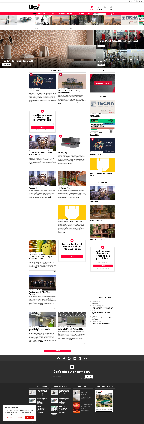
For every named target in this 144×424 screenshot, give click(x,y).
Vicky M (94, 316)
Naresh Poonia (95, 301)
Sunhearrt (95, 303)
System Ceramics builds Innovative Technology (42, 392)
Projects (68, 88)
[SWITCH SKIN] (112, 13)
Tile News (69, 150)
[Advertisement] (102, 284)
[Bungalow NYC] (95, 20)
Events (39, 88)
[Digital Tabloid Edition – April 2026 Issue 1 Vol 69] (42, 247)
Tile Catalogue (79, 13)
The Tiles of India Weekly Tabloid (45, 150)
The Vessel (33, 188)
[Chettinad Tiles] (72, 178)
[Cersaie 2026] (42, 81)
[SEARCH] (114, 13)
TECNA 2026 (95, 116)
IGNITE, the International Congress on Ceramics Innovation (41, 27)
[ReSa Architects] (102, 212)
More (30, 101)
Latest (92, 9)
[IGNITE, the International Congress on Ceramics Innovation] (43, 20)
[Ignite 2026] (102, 126)
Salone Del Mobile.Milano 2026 (70, 329)
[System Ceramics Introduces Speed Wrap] (25, 20)
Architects (46, 185)
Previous (1, 22)
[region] (19, 413)
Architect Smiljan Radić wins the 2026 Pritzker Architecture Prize (77, 27)
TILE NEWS (62, 13)
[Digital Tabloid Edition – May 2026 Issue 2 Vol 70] (42, 143)
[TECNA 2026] (129, 20)
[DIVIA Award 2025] (102, 231)
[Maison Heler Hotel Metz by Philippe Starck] (72, 81)
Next (143, 22)
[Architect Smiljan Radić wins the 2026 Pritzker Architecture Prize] (77, 20)
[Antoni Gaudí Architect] (112, 20)
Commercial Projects (42, 326)
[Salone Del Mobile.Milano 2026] (72, 319)
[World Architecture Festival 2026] (72, 212)
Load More (57, 350)
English (97, 13)
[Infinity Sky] (72, 143)
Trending (111, 9)
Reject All (20, 417)
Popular (99, 9)
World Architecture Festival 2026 (71, 222)
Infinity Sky (62, 153)
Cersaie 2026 (34, 91)
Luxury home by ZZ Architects (101, 323)
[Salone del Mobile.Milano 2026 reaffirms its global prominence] (120, 39)
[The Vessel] (42, 178)
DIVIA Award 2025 (97, 240)
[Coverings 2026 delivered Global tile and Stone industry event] (120, 58)
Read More (39, 403)
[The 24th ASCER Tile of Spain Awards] (42, 282)
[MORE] (55, 105)
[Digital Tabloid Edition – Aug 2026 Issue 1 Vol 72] (60, 20)
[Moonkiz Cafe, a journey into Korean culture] (42, 319)
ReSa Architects (96, 221)
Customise (9, 417)
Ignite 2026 (94, 135)
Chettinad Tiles (64, 188)
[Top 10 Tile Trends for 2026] (48, 49)
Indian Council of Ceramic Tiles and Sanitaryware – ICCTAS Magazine (102, 308)
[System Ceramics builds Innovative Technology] (8, 20)
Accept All (29, 417)
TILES (48, 13)
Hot (104, 9)
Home (2, 1)
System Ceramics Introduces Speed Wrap (42, 400)
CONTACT (89, 13)
